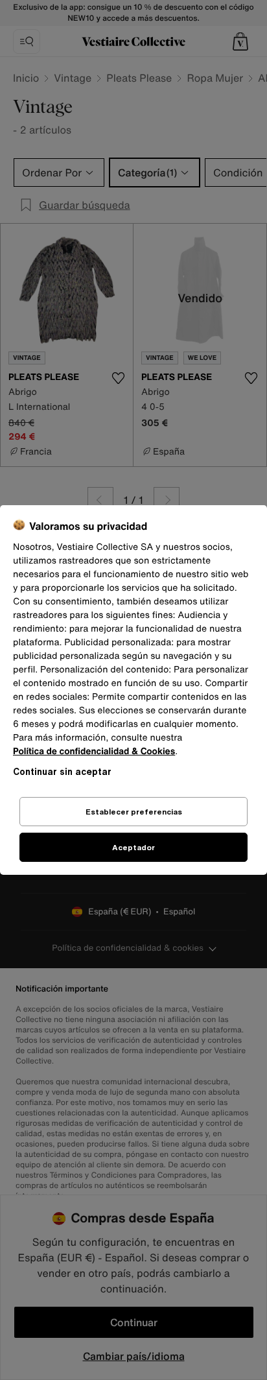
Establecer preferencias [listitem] (134, 811)
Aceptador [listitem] (133, 847)
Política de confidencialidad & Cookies (94, 751)
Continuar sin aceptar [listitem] (62, 771)
